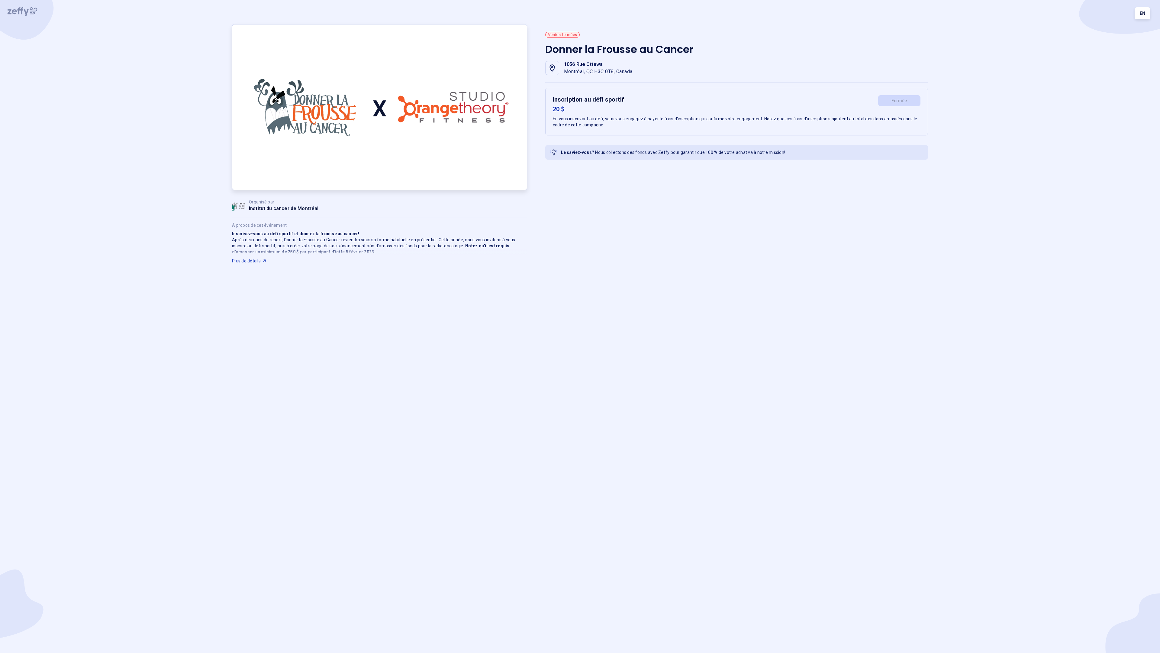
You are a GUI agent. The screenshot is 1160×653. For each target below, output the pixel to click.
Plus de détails (246, 260)
